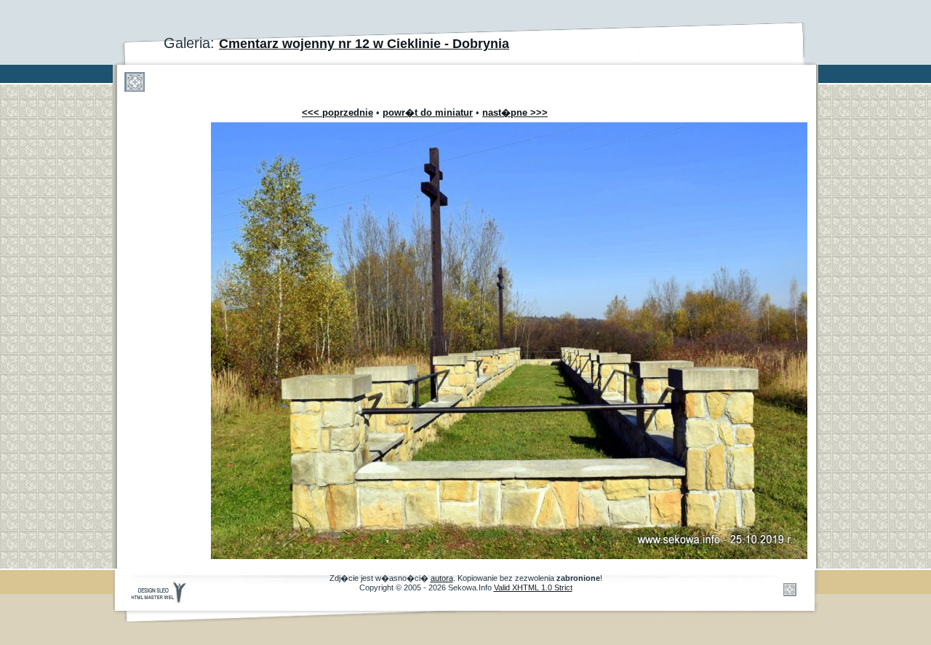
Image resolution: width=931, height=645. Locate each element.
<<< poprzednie (337, 112)
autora (442, 578)
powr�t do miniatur (428, 112)
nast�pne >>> (515, 112)
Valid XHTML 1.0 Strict (533, 587)
